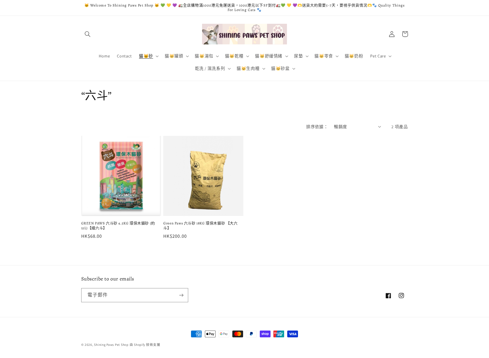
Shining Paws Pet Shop (111, 344)
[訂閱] (181, 295)
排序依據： (317, 126)
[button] (87, 33)
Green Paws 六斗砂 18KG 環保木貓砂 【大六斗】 (200, 225)
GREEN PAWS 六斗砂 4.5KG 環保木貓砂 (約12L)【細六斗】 (118, 225)
